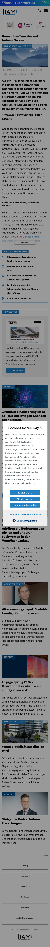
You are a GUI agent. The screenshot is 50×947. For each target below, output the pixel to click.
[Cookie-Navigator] (25, 521)
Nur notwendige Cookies (25, 505)
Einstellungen (25, 493)
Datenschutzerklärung (31, 514)
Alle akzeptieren (25, 499)
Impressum (14, 514)
